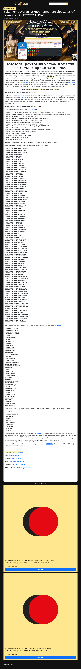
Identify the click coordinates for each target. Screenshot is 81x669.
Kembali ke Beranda (9, 8)
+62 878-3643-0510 (17, 458)
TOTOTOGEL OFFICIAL (19, 464)
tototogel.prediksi (25, 468)
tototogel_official (18, 461)
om (18, 455)
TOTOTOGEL (24, 82)
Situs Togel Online (22, 96)
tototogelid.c (13, 455)
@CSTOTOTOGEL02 (17, 452)
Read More (40, 569)
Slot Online (32, 96)
